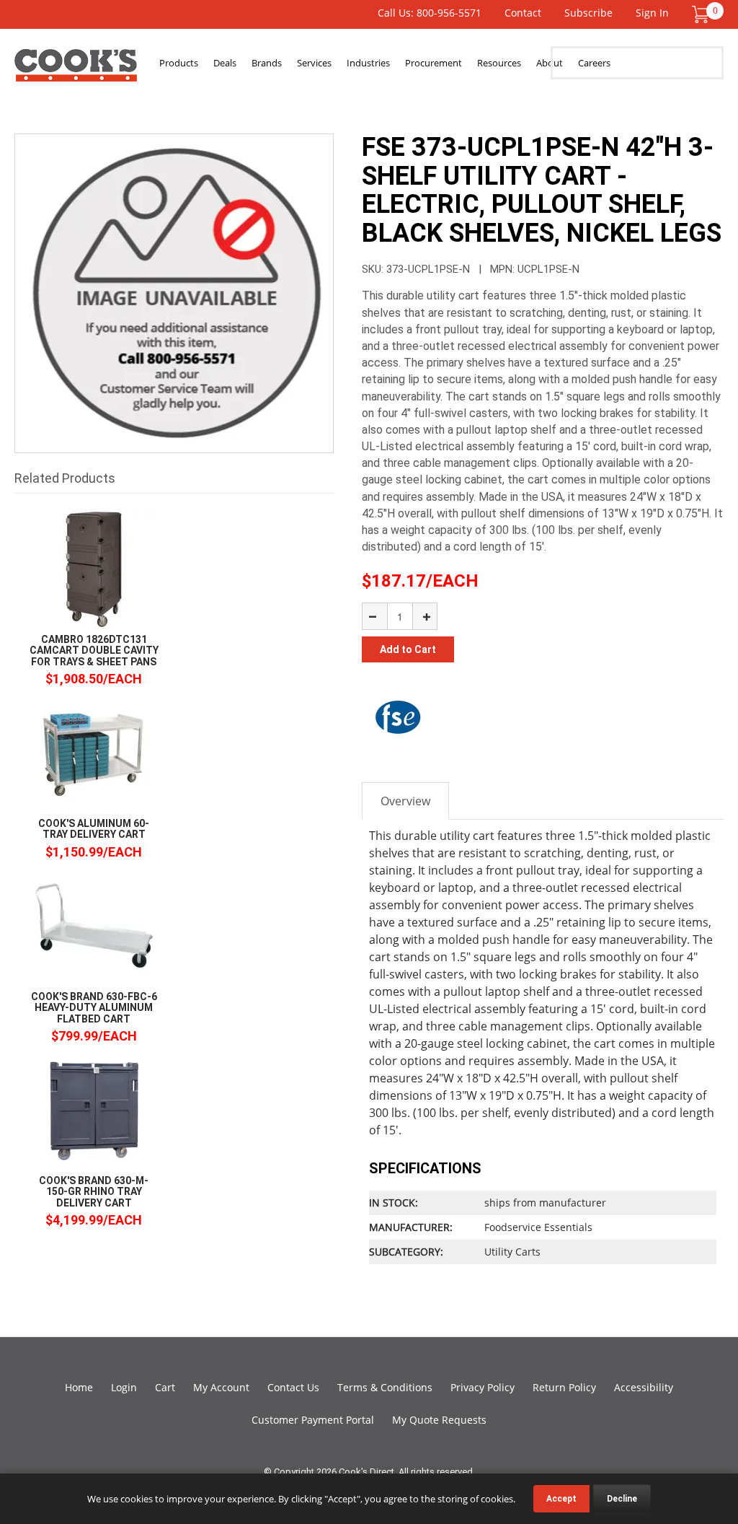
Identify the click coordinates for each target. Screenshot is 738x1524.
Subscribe (588, 12)
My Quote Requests (439, 1420)
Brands (267, 62)
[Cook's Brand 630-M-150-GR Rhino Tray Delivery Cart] (94, 1109)
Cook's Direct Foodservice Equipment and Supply (75, 70)
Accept (561, 1499)
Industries (368, 62)
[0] (700, 13)
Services (314, 62)
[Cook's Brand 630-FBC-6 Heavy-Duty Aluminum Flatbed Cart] (94, 925)
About (549, 62)
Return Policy (564, 1387)
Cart (165, 1387)
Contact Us (293, 1387)
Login (124, 1387)
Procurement (433, 62)
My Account (221, 1387)
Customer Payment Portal (313, 1420)
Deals (224, 62)
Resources (499, 62)
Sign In (652, 12)
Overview (405, 801)
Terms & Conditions (384, 1387)
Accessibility (643, 1387)
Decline (622, 1499)
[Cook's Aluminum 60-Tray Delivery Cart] (94, 752)
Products (178, 62)
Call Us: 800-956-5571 (429, 12)
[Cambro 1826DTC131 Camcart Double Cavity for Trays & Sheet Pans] (94, 568)
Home (79, 1387)
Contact (522, 12)
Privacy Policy (482, 1387)
